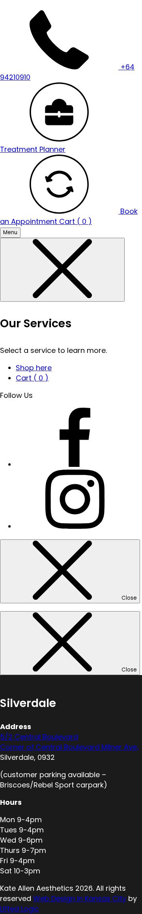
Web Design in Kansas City (79, 898)
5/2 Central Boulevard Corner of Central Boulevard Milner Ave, (69, 742)
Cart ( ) (75, 221)
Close (129, 598)
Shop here (34, 368)
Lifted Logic (19, 909)
